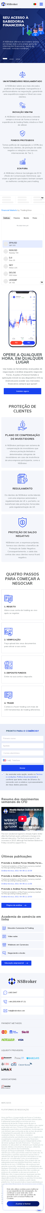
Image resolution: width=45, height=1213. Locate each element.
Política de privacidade (26, 777)
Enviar (22, 768)
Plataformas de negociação (15, 1110)
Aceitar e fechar (23, 1203)
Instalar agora (22, 391)
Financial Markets (16, 210)
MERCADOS (6, 1103)
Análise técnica (7, 871)
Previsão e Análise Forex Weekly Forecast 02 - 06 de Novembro (22, 876)
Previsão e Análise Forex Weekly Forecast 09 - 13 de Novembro (22, 889)
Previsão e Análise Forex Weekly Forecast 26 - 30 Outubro (22, 863)
